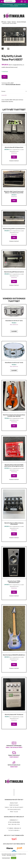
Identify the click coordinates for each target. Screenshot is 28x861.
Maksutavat (14, 766)
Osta (4, 76)
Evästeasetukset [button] (6, 858)
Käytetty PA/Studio (21, 21)
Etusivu (4, 21)
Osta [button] (14, 157)
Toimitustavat (14, 805)
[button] (24, 29)
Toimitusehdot (14, 757)
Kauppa (9, 21)
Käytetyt (14, 21)
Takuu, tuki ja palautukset (14, 747)
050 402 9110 (16, 824)
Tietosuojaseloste (14, 809)
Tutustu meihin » (14, 830)
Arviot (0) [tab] (4, 95)
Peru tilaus (14, 811)
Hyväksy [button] (13, 857)
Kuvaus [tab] (3, 91)
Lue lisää (14, 331)
